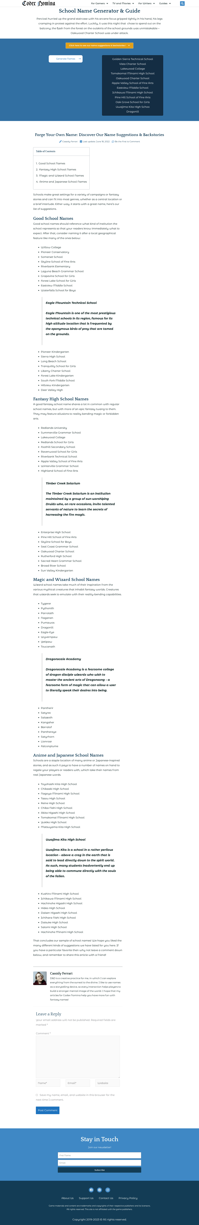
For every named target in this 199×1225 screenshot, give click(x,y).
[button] (182, 3)
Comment (43, 1033)
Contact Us (106, 1198)
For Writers (144, 3)
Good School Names (52, 163)
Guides (163, 3)
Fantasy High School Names (57, 169)
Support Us (86, 1198)
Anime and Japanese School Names (63, 181)
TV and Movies (121, 3)
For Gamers (98, 3)
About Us (67, 1198)
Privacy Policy (128, 1198)
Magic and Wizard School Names (61, 175)
